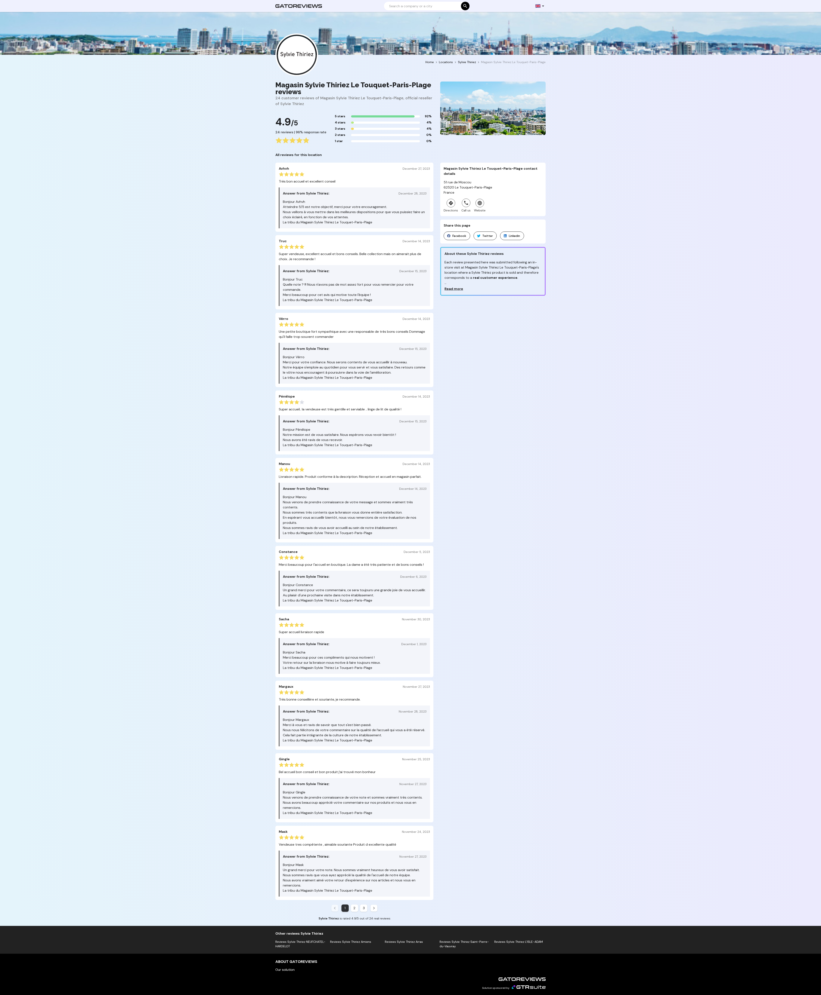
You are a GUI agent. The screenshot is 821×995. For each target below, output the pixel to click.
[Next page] (374, 908)
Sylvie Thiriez (467, 62)
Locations (446, 62)
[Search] (465, 6)
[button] (540, 6)
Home (429, 62)
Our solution (285, 969)
